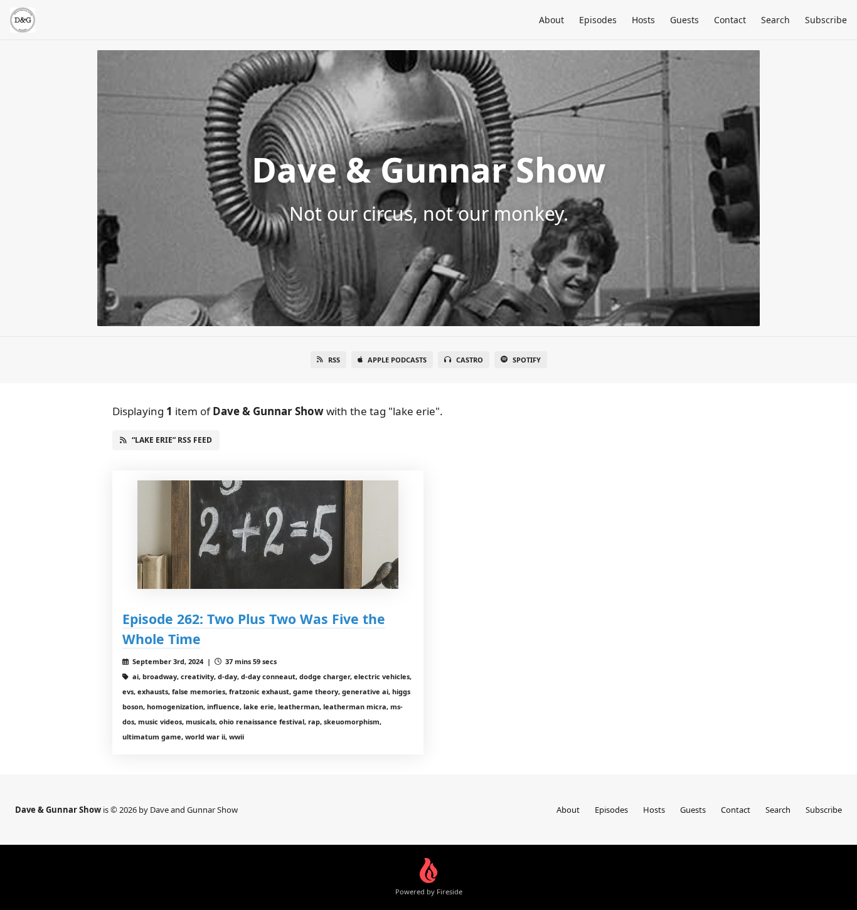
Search (775, 20)
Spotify (527, 359)
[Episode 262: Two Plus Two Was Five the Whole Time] (267, 534)
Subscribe (826, 20)
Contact (730, 20)
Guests (684, 20)
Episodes (598, 20)
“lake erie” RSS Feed (172, 440)
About (551, 20)
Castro (469, 359)
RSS (334, 359)
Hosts (643, 20)
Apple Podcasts (397, 359)
